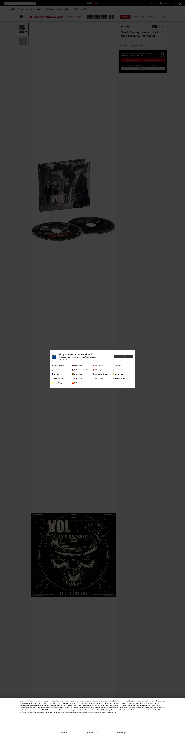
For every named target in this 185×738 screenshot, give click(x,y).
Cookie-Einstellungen (43, 712)
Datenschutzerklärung (109, 712)
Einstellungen (121, 732)
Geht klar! (63, 732)
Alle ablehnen (92, 732)
